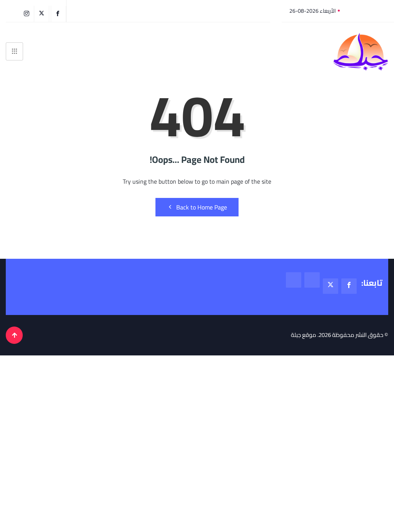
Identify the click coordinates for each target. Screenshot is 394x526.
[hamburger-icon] (14, 51)
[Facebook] (58, 14)
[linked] (293, 280)
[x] (330, 286)
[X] (42, 14)
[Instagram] (312, 280)
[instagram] (27, 14)
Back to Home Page (201, 207)
